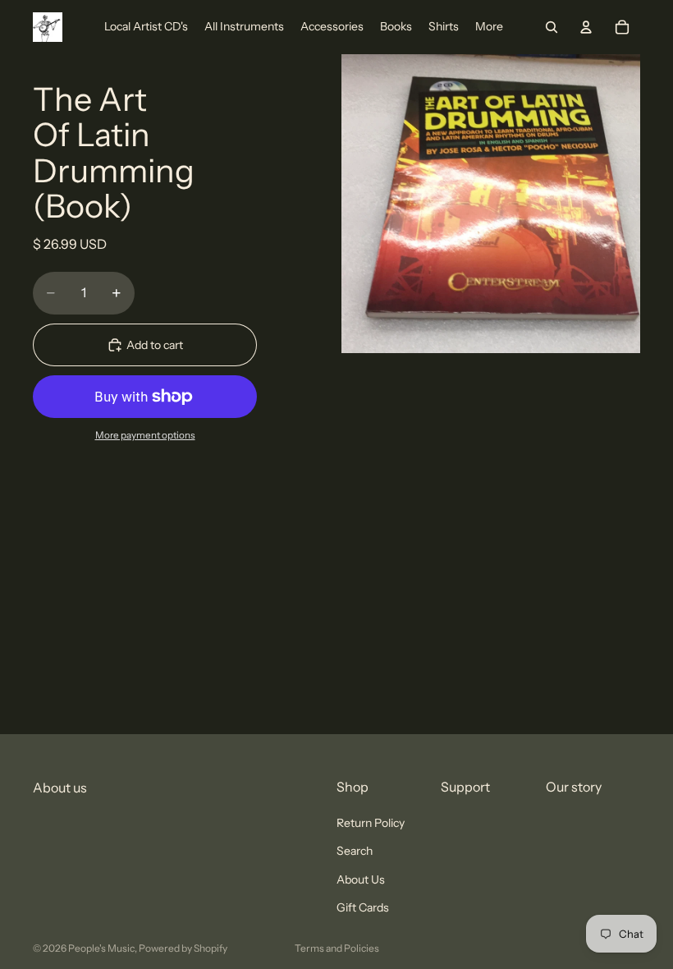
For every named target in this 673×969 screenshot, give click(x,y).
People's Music (101, 948)
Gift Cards (362, 907)
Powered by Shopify (183, 948)
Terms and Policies (337, 948)
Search (354, 851)
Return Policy (370, 822)
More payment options (145, 435)
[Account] (586, 27)
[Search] (551, 27)
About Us (360, 879)
